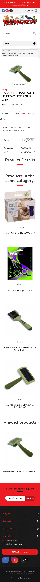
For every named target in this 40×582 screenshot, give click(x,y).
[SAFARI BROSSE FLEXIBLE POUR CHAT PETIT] (20, 321)
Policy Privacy (20, 574)
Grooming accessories (9, 53)
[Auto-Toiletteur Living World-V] (20, 206)
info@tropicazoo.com (14, 544)
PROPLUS (20, 285)
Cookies (29, 574)
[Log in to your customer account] (36, 11)
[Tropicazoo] (20, 21)
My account (7, 528)
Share (16, 113)
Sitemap (11, 574)
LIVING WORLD (20, 227)
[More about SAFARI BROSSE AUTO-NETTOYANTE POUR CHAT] (20, 448)
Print (5, 119)
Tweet (6, 113)
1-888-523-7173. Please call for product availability (22, 3)
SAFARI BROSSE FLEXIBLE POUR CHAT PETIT (20, 348)
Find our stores (21, 552)
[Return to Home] (4, 51)
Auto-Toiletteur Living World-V (20, 233)
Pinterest (28, 113)
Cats (19, 51)
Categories (11, 51)
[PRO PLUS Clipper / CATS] (20, 264)
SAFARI (5, 90)
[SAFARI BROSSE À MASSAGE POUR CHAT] (20, 378)
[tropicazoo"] (3, 10)
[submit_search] (34, 33)
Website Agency (14, 578)
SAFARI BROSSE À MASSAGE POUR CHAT (20, 406)
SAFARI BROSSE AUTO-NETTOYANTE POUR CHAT (20, 472)
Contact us (7, 536)
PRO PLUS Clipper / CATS (20, 290)
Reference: (6, 105)
